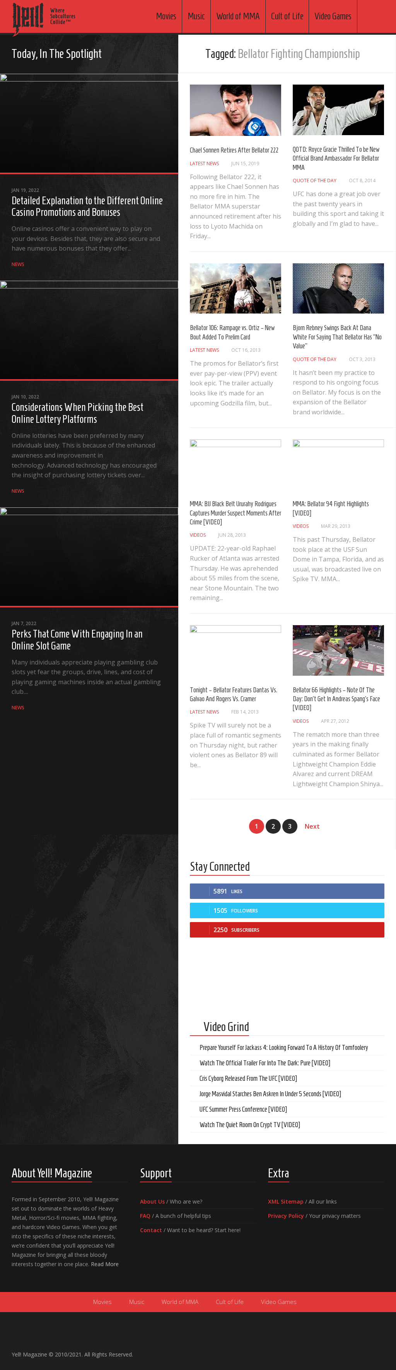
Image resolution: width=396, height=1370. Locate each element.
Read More (105, 1264)
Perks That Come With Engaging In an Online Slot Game (77, 640)
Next (312, 826)
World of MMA (238, 16)
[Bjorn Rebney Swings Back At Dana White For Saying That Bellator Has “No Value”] (338, 288)
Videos (198, 535)
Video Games (333, 16)
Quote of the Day (314, 180)
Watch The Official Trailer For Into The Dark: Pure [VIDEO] (265, 1063)
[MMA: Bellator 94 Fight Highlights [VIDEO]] (338, 464)
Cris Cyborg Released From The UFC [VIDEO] (248, 1078)
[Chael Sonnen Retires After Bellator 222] (235, 110)
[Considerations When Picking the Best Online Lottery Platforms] (89, 331)
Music (196, 16)
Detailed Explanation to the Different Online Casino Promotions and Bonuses (87, 207)
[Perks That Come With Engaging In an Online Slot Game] (89, 557)
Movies (166, 16)
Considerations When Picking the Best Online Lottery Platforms (77, 413)
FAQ (145, 1215)
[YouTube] (137, 54)
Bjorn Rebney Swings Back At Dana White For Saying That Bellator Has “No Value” (337, 337)
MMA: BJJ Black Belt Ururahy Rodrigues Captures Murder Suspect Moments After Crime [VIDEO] (235, 513)
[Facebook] (125, 54)
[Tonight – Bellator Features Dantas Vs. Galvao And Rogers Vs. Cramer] (235, 650)
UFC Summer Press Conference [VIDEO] (243, 1109)
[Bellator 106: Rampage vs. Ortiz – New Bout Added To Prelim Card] (235, 288)
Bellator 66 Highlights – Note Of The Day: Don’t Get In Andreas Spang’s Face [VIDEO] (336, 699)
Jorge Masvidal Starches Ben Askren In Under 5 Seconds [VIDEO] (270, 1094)
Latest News (204, 163)
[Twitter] (149, 54)
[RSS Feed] (162, 54)
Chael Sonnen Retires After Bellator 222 (234, 150)
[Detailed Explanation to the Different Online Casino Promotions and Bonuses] (89, 124)
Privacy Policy (286, 1215)
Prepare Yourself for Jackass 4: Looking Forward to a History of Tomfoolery (284, 1047)
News (18, 264)
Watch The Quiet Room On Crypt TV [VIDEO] (250, 1125)
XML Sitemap (286, 1201)
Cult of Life (287, 16)
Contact (151, 1230)
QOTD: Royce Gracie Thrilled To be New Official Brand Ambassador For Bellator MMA (336, 158)
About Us (152, 1201)
